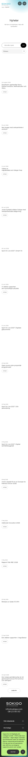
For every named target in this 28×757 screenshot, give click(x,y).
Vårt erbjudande (9, 721)
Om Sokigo (7, 728)
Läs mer (13, 752)
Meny (24, 3)
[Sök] (20, 3)
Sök (23, 45)
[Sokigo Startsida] (14, 704)
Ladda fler (14, 690)
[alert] (14, 743)
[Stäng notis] (23, 752)
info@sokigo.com (14, 709)
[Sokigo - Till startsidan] (6, 4)
